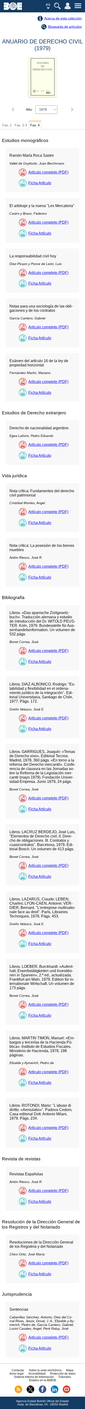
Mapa (69, 1370)
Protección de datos (63, 1373)
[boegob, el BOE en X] (30, 1392)
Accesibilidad (37, 1373)
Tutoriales (64, 1377)
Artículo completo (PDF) (48, 172)
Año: (29, 109)
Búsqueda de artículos (65, 26)
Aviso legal (16, 1373)
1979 (43, 109)
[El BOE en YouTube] (66, 1392)
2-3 (21, 125)
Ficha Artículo (39, 183)
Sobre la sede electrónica (45, 1370)
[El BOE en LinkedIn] (54, 1392)
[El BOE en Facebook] (42, 1392)
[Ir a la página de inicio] (13, 9)
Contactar (18, 1370)
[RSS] (18, 1392)
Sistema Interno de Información (34, 1377)
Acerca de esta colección (63, 18)
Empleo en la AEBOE (42, 1380)
